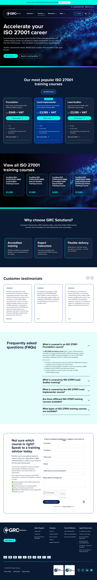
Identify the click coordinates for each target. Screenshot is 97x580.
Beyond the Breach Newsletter (39, 537)
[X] (78, 570)
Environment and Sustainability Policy (84, 542)
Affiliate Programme (54, 542)
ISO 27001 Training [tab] (48, 92)
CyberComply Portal (69, 531)
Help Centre (37, 531)
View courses (9, 56)
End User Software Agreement (84, 537)
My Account (90, 7)
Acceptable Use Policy (85, 531)
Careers (51, 539)
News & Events (53, 537)
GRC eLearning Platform (70, 534)
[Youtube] (91, 570)
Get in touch (8, 540)
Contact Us (37, 534)
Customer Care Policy (84, 534)
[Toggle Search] (89, 14)
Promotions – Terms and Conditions (85, 546)
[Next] (92, 168)
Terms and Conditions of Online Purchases (85, 550)
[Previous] (87, 168)
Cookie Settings (26, 571)
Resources (51, 13)
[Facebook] (82, 570)
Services (40, 13)
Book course (17, 118)
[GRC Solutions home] (18, 530)
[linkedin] (87, 570)
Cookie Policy (16, 571)
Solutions (30, 13)
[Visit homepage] (14, 13)
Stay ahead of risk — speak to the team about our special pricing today (48, 2)
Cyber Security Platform (70, 537)
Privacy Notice (7, 571)
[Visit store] (86, 14)
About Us (51, 531)
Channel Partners (53, 534)
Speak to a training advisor (29, 56)
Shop (61, 13)
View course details (11, 137)
